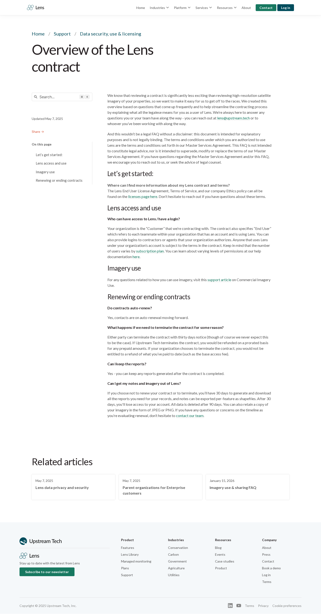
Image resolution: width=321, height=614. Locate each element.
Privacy (263, 606)
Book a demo (271, 568)
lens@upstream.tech (233, 118)
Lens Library (130, 554)
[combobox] (62, 97)
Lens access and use (51, 163)
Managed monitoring (136, 561)
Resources (225, 8)
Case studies (224, 561)
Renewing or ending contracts (59, 180)
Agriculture (176, 568)
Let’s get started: (49, 155)
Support (62, 33)
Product (221, 568)
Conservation (178, 548)
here (136, 256)
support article (219, 279)
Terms (266, 582)
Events (220, 554)
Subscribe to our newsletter (47, 572)
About (246, 8)
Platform (180, 8)
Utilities (174, 575)
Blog (218, 548)
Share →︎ (38, 132)
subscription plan (150, 251)
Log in (285, 8)
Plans (125, 568)
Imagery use (45, 172)
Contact (266, 8)
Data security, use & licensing (110, 33)
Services (202, 8)
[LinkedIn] (230, 605)
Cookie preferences (286, 606)
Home (140, 8)
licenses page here (142, 196)
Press (266, 554)
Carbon (173, 554)
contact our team (190, 415)
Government (177, 561)
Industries (157, 8)
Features (127, 548)
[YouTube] (238, 605)
